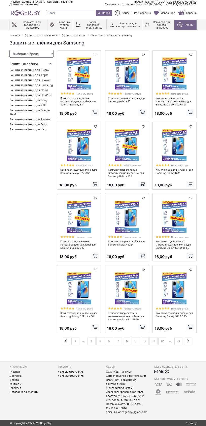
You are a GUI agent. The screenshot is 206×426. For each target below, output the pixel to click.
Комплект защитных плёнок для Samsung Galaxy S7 (126, 100)
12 (162, 340)
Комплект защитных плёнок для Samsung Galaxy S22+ (126, 243)
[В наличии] (95, 112)
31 (178, 340)
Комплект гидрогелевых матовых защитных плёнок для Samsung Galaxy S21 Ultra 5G (174, 244)
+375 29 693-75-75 (70, 371)
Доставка (28, 1)
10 (144, 340)
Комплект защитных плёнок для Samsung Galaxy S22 (174, 171)
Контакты (53, 1)
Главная (14, 1)
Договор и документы (23, 4)
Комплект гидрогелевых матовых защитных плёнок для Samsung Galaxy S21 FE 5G (126, 316)
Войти (126, 13)
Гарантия (67, 1)
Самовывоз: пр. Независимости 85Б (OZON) (133, 4)
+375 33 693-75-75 (71, 375)
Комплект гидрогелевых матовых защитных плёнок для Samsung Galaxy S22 (126, 173)
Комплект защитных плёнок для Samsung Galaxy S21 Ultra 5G (79, 315)
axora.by (191, 423)
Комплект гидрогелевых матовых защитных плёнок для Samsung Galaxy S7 (78, 101)
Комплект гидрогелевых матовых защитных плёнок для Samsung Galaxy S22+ (78, 244)
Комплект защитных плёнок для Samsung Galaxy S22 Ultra (79, 171)
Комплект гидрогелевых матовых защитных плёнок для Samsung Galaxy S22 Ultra (174, 101)
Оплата (40, 1)
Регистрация (142, 13)
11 (153, 340)
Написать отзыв (84, 93)
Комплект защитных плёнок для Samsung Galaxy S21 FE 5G (174, 315)
